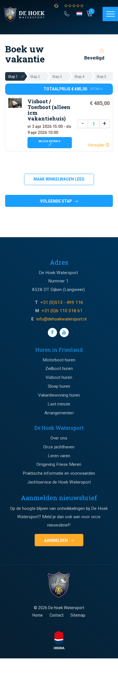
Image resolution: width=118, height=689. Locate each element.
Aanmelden (56, 540)
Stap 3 (57, 77)
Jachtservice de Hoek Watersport (59, 482)
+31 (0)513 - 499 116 (61, 302)
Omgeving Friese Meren (58, 464)
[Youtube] (64, 332)
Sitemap (77, 615)
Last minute (59, 404)
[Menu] (110, 14)
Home (37, 615)
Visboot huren (59, 377)
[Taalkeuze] (79, 15)
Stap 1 (13, 77)
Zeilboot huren (59, 368)
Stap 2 (35, 77)
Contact (57, 615)
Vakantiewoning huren (59, 395)
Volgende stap (56, 201)
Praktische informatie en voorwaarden (59, 473)
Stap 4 (79, 77)
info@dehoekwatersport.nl (61, 319)
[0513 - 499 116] (67, 12)
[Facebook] (52, 332)
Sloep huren (59, 386)
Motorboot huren (59, 360)
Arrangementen (59, 412)
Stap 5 (101, 77)
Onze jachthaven (58, 447)
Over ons (58, 438)
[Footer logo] (59, 585)
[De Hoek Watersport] (27, 14)
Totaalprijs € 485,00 (73, 89)
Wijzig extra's (49, 141)
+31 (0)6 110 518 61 (62, 310)
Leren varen (59, 455)
